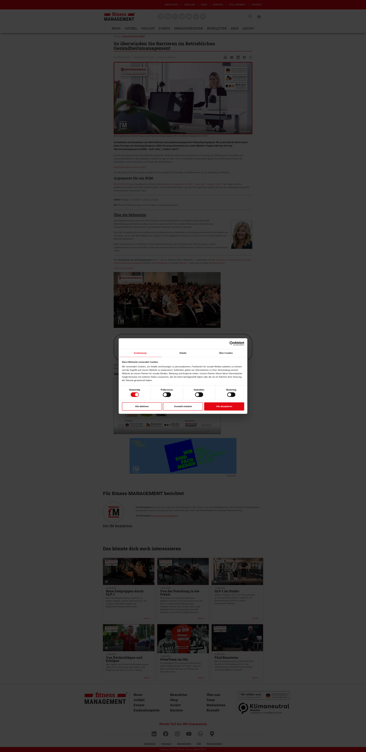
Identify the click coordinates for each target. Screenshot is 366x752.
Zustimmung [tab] (140, 353)
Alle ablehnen (142, 406)
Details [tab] (183, 353)
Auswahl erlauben (183, 406)
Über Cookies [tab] (226, 353)
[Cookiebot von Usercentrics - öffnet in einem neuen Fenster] (231, 343)
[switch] (167, 394)
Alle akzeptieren (224, 406)
